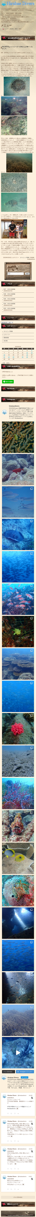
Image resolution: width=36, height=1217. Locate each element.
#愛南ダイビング (16, 1106)
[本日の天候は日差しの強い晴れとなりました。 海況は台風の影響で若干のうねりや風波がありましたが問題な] (18, 988)
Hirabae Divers (12, 1095)
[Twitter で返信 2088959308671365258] (8, 1114)
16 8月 (30, 1095)
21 (4, 357)
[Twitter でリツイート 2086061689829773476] (12, 1189)
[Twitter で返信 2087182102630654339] (8, 1141)
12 (27, 352)
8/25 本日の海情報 (9, 299)
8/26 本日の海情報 (9, 294)
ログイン (31, 1215)
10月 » (8, 363)
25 (22, 357)
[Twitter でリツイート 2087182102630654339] (12, 1141)
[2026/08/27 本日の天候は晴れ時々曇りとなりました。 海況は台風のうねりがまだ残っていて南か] (18, 437)
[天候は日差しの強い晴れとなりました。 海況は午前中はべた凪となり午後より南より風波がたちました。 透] (18, 696)
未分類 (6, 341)
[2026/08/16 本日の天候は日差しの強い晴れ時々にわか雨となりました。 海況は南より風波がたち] (18, 761)
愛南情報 (6, 337)
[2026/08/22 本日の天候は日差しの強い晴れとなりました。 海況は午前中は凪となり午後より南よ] (18, 599)
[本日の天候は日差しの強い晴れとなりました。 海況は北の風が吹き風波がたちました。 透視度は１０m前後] (18, 890)
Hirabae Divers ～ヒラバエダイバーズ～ (18, 4)
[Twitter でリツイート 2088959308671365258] (12, 1114)
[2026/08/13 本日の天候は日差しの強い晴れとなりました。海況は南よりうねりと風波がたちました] (18, 858)
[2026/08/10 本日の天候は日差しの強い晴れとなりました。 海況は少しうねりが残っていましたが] (18, 955)
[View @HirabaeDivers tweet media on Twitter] (17, 1108)
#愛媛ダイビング (26, 1106)
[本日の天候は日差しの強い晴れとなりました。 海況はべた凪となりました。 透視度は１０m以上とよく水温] (18, 664)
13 (31, 352)
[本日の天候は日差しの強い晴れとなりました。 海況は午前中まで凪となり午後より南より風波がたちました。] (18, 631)
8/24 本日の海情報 (9, 303)
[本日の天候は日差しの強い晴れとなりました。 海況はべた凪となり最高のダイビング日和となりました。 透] (18, 534)
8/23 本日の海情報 (9, 308)
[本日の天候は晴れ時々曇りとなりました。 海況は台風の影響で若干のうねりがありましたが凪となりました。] (18, 1020)
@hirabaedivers (22, 1095)
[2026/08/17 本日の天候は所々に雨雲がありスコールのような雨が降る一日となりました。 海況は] (18, 728)
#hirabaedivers (11, 1108)
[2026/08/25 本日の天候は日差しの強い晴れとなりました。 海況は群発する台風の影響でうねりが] (18, 502)
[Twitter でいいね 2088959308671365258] (15, 1114)
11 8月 (30, 1121)
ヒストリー (7, 334)
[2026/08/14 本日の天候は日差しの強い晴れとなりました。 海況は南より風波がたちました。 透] (18, 826)
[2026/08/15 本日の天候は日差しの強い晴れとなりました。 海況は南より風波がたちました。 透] (18, 793)
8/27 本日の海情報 (9, 289)
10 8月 (30, 1149)
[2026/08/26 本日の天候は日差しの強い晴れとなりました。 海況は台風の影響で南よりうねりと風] (18, 469)
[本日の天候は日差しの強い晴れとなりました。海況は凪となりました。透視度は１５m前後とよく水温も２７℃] (18, 566)
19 (27, 355)
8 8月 (30, 1176)
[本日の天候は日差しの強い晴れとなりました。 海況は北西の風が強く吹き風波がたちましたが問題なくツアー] (18, 923)
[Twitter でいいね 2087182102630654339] (15, 1141)
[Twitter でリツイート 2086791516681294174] (12, 1169)
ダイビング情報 (24, 257)
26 (27, 357)
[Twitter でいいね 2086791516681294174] (15, 1169)
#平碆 (9, 1106)
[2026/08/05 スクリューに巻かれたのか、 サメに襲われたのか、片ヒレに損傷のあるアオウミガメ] (18, 1052)
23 (13, 357)
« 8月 (3, 363)
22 (9, 357)
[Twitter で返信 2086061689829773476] (8, 1189)
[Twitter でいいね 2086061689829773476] (15, 1189)
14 (4, 355)
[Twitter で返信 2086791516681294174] (8, 1169)
